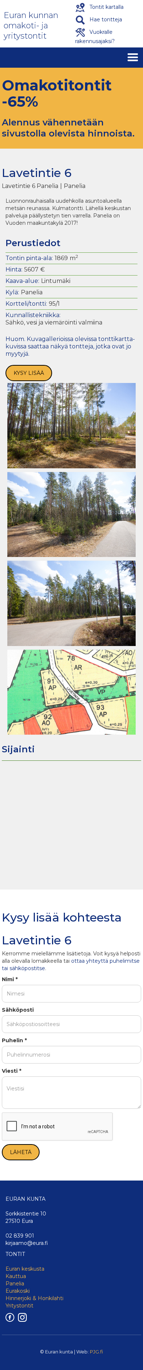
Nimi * (10, 979)
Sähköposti (18, 1010)
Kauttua (16, 1276)
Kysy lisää (29, 373)
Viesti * (11, 1071)
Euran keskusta (25, 1269)
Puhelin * (14, 1040)
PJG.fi (96, 1352)
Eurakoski (18, 1291)
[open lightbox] (71, 425)
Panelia (15, 1283)
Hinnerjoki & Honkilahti (34, 1298)
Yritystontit (19, 1305)
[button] (133, 57)
